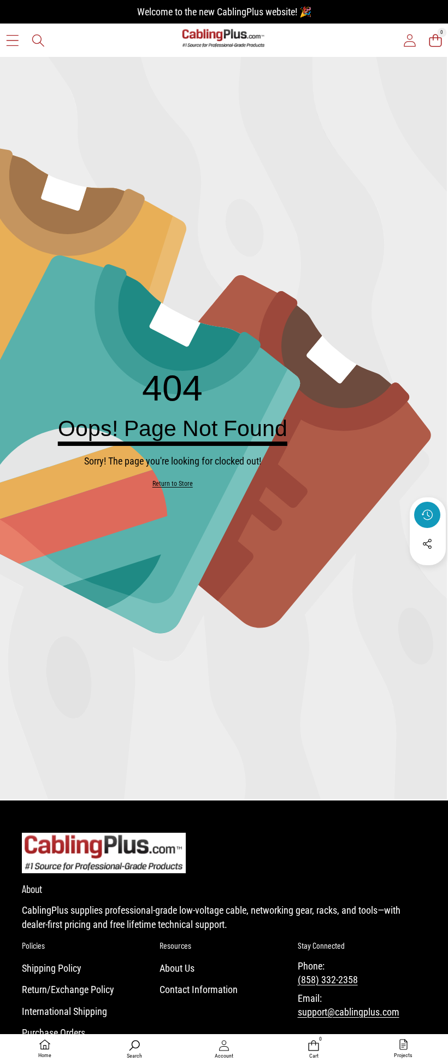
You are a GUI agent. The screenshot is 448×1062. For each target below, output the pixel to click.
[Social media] (427, 544)
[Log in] (409, 40)
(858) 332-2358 (328, 979)
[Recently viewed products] (427, 515)
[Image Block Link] (104, 853)
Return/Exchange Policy (68, 989)
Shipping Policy (51, 968)
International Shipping (64, 1011)
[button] (435, 40)
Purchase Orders (53, 1032)
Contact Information (199, 989)
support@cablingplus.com (348, 1012)
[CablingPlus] (223, 40)
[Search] (38, 40)
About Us (177, 968)
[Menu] (12, 40)
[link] (172, 484)
